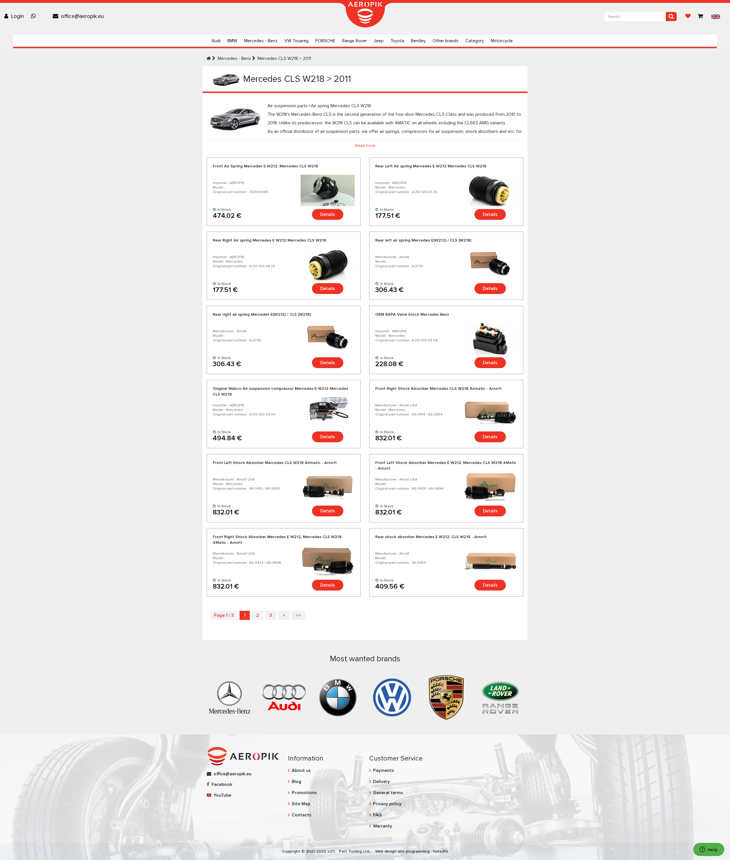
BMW (232, 41)
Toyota (397, 41)
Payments (383, 770)
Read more (365, 145)
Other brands (446, 41)
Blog (296, 781)
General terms (388, 793)
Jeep (379, 41)
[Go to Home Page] (209, 58)
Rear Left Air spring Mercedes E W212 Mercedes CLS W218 (430, 166)
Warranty (382, 826)
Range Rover (354, 41)
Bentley (418, 41)
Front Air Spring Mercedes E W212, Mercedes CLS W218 (265, 166)
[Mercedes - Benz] (229, 697)
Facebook (220, 784)
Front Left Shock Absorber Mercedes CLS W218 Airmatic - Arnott (275, 462)
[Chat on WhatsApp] (34, 16)
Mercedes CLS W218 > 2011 (284, 58)
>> (298, 615)
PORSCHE (325, 41)
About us (301, 770)
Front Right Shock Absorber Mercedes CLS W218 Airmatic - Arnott (438, 388)
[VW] (392, 697)
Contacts (301, 815)
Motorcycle (502, 41)
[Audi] (284, 697)
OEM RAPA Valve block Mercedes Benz (412, 314)
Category (474, 41)
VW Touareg (296, 41)
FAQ (377, 815)
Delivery (381, 781)
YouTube (221, 795)
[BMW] (338, 697)
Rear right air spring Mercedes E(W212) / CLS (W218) (262, 314)
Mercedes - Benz (260, 41)
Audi (216, 41)
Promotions (304, 793)
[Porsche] (446, 697)
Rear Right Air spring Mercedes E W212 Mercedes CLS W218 (269, 240)
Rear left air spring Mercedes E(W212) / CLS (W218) (423, 240)
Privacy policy (387, 804)
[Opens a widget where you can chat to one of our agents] (708, 850)
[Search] (671, 16)
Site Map (301, 804)
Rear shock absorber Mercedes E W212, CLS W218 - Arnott (431, 536)
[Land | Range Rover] (500, 697)
